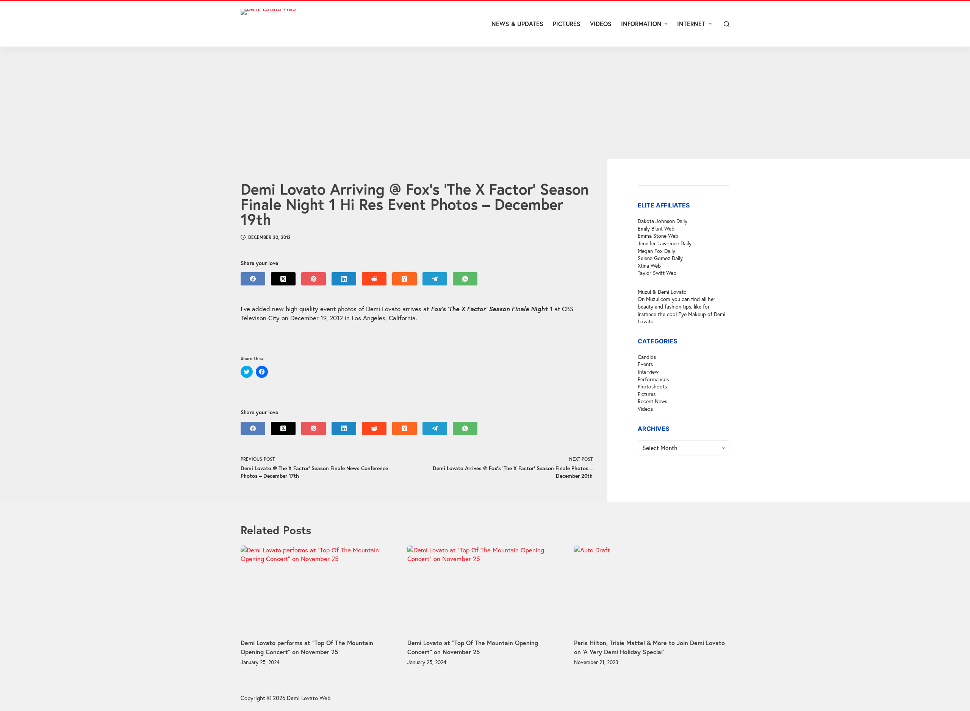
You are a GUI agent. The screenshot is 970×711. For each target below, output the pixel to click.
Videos (645, 408)
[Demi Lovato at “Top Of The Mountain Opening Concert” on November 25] (485, 589)
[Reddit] (374, 278)
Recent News (652, 401)
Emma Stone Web (658, 235)
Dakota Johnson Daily (662, 221)
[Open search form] (726, 24)
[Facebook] (253, 278)
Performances (653, 379)
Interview (648, 371)
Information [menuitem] (641, 24)
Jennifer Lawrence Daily (665, 243)
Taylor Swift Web (657, 272)
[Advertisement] (485, 103)
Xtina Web (649, 265)
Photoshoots (652, 386)
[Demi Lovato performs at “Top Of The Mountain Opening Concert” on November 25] (318, 589)
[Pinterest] (313, 278)
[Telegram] (434, 278)
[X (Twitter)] (283, 278)
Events (645, 364)
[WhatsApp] (465, 278)
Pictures (647, 394)
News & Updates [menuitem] (517, 24)
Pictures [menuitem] (566, 24)
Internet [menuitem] (691, 24)
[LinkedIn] (344, 278)
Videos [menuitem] (601, 24)
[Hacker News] (404, 278)
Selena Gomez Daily (660, 258)
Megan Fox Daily (656, 250)
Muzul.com (658, 298)
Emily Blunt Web (656, 228)
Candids (647, 356)
